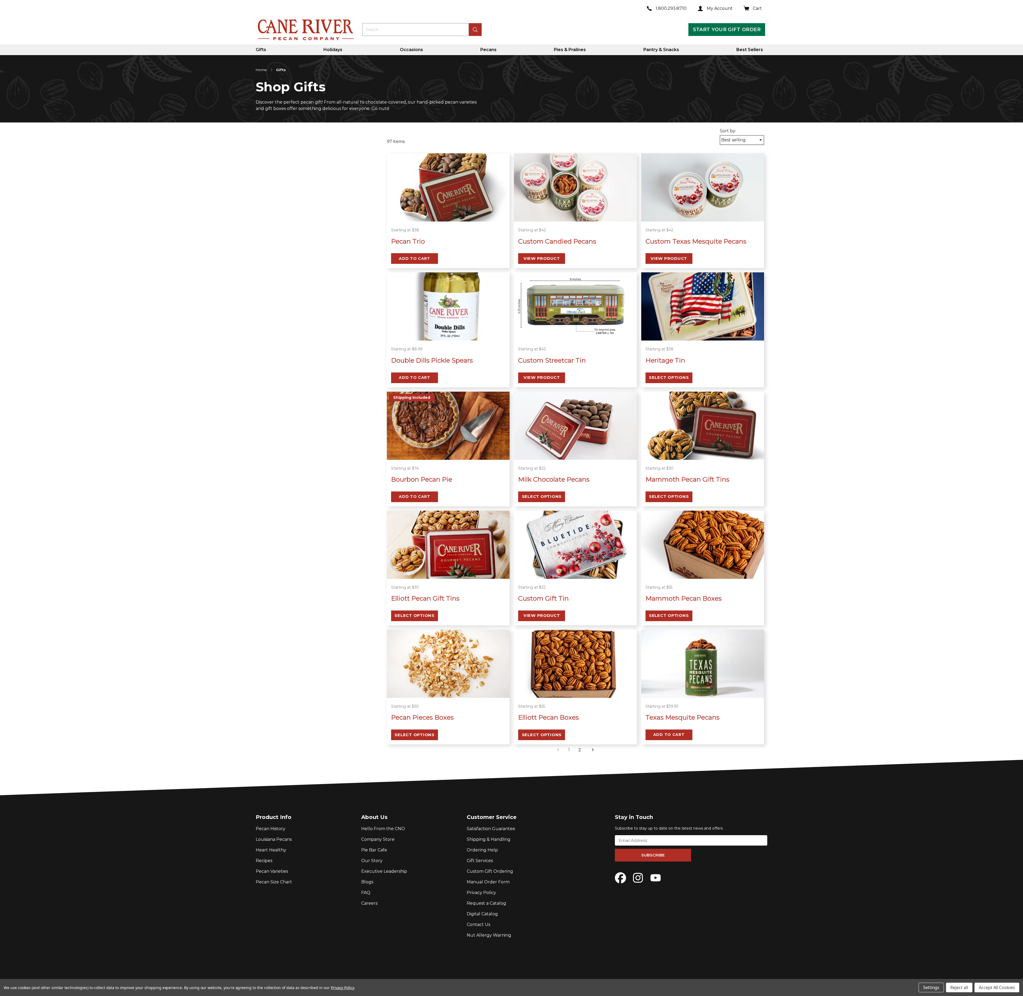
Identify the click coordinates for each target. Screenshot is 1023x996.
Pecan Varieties (272, 871)
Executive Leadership (384, 871)
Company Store (378, 839)
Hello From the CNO (383, 828)
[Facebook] (620, 877)
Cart (757, 8)
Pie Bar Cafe (374, 849)
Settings (931, 987)
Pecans (488, 49)
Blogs (367, 881)
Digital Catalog (482, 913)
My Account (720, 8)
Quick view (448, 214)
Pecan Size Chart (274, 881)
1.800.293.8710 (671, 8)
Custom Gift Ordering (490, 871)
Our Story (372, 860)
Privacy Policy (481, 892)
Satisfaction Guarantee (491, 828)
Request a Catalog (486, 903)
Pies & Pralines (570, 49)
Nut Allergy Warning (489, 935)
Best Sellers (749, 49)
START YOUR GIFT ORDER (727, 29)
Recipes (264, 860)
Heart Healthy (271, 849)
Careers (369, 903)
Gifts (261, 49)
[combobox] (415, 29)
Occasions (411, 49)
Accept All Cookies (997, 987)
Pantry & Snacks (661, 49)
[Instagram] (638, 877)
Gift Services (480, 860)
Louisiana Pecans (274, 839)
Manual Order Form (488, 881)
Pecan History (270, 828)
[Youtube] (655, 877)
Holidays (332, 49)
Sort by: (728, 130)
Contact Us (478, 924)
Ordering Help (482, 849)
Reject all (959, 987)
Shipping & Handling (488, 839)
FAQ (365, 892)
